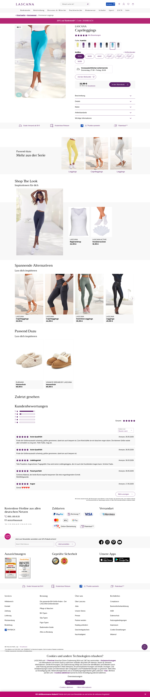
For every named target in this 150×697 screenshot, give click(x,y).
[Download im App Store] (106, 559)
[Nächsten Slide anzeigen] (63, 61)
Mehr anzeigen (123, 494)
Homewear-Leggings (46, 15)
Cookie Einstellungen (118, 630)
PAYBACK (11, 630)
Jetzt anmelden (63, 544)
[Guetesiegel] (64, 561)
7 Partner (51, 661)
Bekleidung (38, 10)
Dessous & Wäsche (56, 10)
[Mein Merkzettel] (128, 4)
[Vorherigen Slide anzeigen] (17, 61)
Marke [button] (77, 107)
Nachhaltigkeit (80, 634)
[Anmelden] (123, 4)
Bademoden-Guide (47, 627)
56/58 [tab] (80, 61)
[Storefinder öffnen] (119, 4)
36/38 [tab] (90, 56)
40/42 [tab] (99, 56)
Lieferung (8, 615)
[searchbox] (72, 4)
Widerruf (113, 634)
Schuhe (102, 10)
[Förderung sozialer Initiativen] (19, 95)
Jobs (76, 606)
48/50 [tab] (119, 56)
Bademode (25, 10)
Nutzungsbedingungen (118, 620)
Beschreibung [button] (80, 96)
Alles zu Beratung (46, 632)
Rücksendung (10, 620)
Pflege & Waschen (46, 608)
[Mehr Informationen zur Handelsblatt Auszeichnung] (24, 567)
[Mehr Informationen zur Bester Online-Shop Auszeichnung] (11, 568)
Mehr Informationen (84, 687)
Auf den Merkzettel (84, 77)
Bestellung (8, 625)
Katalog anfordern (81, 625)
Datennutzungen (108, 661)
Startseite (21, 15)
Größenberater (130, 52)
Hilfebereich (9, 601)
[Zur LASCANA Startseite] (25, 4)
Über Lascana (80, 601)
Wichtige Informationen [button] (83, 118)
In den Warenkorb (118, 84)
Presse (77, 615)
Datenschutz (114, 615)
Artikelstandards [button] (81, 112)
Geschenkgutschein (82, 630)
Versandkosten (91, 85)
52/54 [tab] (129, 56)
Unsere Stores (80, 611)
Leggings (73, 172)
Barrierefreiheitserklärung (119, 606)
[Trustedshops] (55, 561)
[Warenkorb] (133, 4)
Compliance (114, 601)
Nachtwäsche (75, 10)
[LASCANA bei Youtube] (119, 542)
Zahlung (8, 611)
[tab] (77, 46)
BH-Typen (43, 613)
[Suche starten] (87, 4)
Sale (128, 10)
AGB (112, 611)
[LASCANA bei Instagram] (107, 542)
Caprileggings (97, 172)
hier (106, 671)
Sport (111, 10)
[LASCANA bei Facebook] (101, 542)
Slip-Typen (44, 618)
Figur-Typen (44, 622)
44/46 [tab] (109, 56)
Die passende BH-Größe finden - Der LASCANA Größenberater (53, 603)
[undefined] (131, 154)
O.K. (69, 682)
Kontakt (7, 606)
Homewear (90, 10)
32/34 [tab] (80, 56)
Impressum (114, 625)
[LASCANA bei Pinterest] (113, 542)
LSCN (119, 10)
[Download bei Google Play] (122, 559)
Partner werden (80, 620)
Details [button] (77, 101)
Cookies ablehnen (62, 673)
